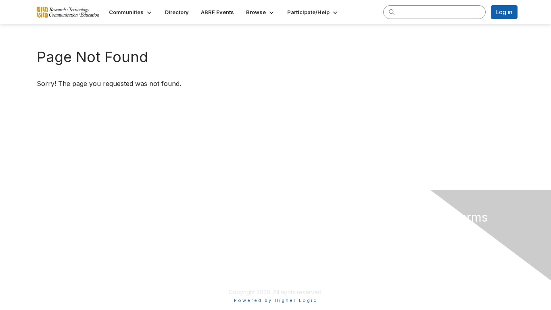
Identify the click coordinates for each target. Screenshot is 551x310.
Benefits (291, 240)
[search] (391, 11)
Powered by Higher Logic (275, 300)
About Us (408, 232)
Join (285, 232)
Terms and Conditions (426, 240)
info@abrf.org (183, 279)
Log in (504, 11)
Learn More (295, 248)
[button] (131, 12)
